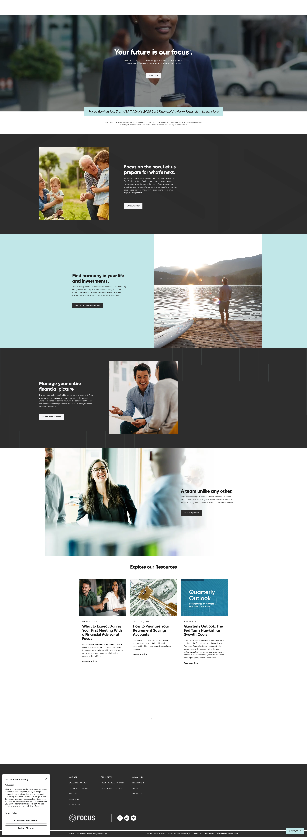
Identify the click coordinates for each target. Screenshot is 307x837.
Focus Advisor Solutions (112, 788)
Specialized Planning (78, 788)
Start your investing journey (87, 305)
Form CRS (209, 834)
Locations (74, 799)
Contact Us (295, 831)
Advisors (73, 794)
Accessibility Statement (227, 834)
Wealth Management (78, 783)
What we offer (133, 206)
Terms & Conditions (156, 834)
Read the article (89, 661)
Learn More (210, 111)
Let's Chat (153, 75)
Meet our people (191, 512)
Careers (135, 788)
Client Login (138, 783)
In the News (74, 805)
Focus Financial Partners (112, 783)
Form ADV (197, 834)
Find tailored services (51, 417)
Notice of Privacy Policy (179, 834)
